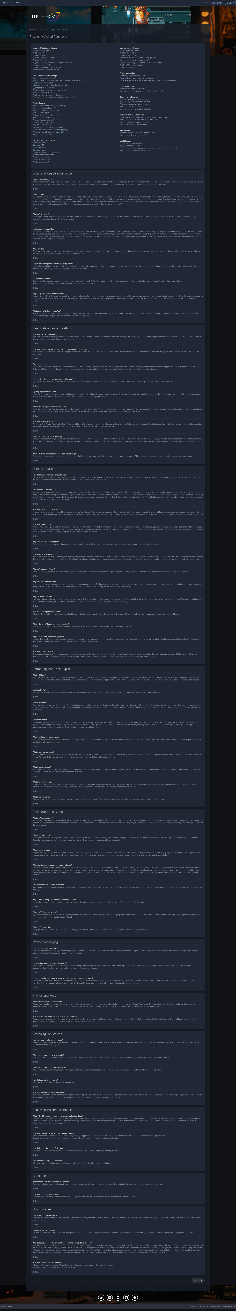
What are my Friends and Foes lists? (133, 89)
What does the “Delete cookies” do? (46, 70)
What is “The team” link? (129, 67)
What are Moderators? (128, 53)
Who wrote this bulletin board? (131, 143)
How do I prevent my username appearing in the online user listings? (59, 80)
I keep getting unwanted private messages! (136, 78)
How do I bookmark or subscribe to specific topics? (139, 120)
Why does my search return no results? (135, 102)
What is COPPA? (39, 53)
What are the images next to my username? (50, 90)
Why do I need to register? (43, 51)
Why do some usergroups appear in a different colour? (141, 63)
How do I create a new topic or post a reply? (49, 105)
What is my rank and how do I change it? (48, 95)
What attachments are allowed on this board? (137, 133)
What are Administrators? (130, 51)
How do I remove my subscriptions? (133, 124)
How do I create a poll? (41, 113)
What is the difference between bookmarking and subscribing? (144, 117)
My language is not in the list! (44, 88)
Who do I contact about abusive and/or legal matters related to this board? (148, 148)
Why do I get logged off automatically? (47, 67)
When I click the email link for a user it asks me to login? (54, 97)
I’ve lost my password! (41, 65)
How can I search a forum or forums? (134, 99)
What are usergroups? (128, 55)
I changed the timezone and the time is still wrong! (52, 85)
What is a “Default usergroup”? (131, 65)
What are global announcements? (46, 152)
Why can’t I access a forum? (43, 120)
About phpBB (196, 1218)
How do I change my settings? (44, 78)
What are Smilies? (40, 148)
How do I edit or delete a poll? (44, 118)
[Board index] (46, 17)
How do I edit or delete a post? (44, 108)
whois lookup (194, 1245)
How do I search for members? (131, 107)
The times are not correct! (43, 83)
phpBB (97, 397)
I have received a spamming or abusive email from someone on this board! (148, 80)
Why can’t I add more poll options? (46, 115)
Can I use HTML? (39, 145)
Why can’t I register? (40, 55)
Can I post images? (40, 150)
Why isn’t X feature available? (131, 146)
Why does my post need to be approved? (48, 132)
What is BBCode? (39, 143)
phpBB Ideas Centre (136, 1233)
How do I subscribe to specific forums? (134, 122)
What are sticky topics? (41, 157)
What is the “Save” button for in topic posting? (50, 130)
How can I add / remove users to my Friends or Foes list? (141, 91)
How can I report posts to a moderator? (48, 127)
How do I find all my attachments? (133, 135)
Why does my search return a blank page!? (136, 104)
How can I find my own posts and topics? (135, 109)
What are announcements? (43, 155)
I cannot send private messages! (132, 76)
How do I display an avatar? (43, 92)
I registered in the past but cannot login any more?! (52, 63)
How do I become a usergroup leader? (134, 60)
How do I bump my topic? (42, 135)
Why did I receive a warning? (43, 125)
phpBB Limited (97, 1218)
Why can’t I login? (39, 60)
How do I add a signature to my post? (47, 110)
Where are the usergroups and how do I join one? (138, 58)
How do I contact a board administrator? (135, 151)
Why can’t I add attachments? (44, 122)
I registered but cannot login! (44, 58)
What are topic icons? (41, 162)
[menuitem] (19, 2)
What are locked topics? (42, 160)
